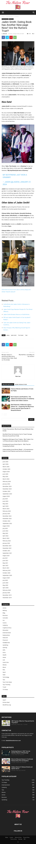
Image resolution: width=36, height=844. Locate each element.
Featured (5, 637)
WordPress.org (7, 705)
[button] (3, 12)
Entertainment (9, 16)
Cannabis (5, 618)
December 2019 (7, 595)
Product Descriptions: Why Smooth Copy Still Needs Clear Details (18, 429)
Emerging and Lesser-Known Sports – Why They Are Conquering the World (17, 445)
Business (5, 615)
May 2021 (5, 563)
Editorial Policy (18, 837)
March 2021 (6, 568)
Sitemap (20, 839)
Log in (4, 700)
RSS (25, 839)
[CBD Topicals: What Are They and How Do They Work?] (6, 723)
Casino (4, 623)
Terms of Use (13, 839)
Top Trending (6, 684)
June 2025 (5, 474)
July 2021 (5, 558)
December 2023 (7, 486)
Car (4, 620)
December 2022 (7, 516)
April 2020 (5, 587)
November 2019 (7, 597)
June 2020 (5, 583)
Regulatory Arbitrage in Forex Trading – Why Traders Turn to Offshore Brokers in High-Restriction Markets (18, 440)
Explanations (6, 635)
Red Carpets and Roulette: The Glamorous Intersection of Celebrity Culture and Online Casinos (22, 398)
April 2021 (5, 565)
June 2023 (5, 501)
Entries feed (6, 702)
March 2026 (6, 466)
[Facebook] (3, 37)
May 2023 (5, 503)
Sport (4, 672)
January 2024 (6, 484)
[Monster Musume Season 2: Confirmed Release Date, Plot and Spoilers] (6, 761)
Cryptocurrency (7, 628)
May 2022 (5, 533)
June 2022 (5, 531)
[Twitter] (7, 37)
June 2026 (5, 461)
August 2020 (6, 578)
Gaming (5, 647)
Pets (4, 670)
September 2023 (7, 494)
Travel (4, 687)
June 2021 (5, 560)
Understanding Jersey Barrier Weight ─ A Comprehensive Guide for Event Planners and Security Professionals (18, 450)
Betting (5, 610)
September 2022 (7, 523)
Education (5, 630)
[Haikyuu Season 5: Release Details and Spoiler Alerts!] (6, 769)
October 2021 (6, 550)
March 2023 (6, 508)
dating (8, 335)
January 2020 (6, 592)
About (6, 837)
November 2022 (7, 518)
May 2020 (5, 585)
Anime (4, 608)
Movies (5, 665)
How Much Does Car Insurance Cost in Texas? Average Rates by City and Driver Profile (17, 435)
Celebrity (16, 16)
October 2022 (6, 521)
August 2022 (6, 526)
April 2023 (5, 506)
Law (4, 660)
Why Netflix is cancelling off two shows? (26, 355)
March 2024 (6, 479)
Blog (4, 613)
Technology (6, 677)
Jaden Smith (13, 335)
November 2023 (7, 489)
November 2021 (7, 548)
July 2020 (5, 580)
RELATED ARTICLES (8, 384)
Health (4, 655)
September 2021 (7, 553)
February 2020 (7, 590)
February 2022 (7, 541)
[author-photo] (18, 374)
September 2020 (7, 575)
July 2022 (5, 528)
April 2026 (5, 464)
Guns (4, 652)
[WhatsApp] (15, 37)
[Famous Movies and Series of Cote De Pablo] (6, 391)
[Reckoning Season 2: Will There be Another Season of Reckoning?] (6, 753)
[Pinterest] (11, 37)
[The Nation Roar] (18, 5)
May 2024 (5, 476)
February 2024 (7, 481)
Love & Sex (6, 662)
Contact (11, 837)
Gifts (4, 650)
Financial (5, 640)
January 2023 (6, 513)
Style (4, 674)
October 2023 (6, 491)
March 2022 (6, 538)
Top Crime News (7, 682)
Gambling (5, 645)
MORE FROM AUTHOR (21, 384)
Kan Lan (5, 33)
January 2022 (6, 543)
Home (3, 16)
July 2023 (5, 499)
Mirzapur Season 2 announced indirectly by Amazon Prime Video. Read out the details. (9, 357)
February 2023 (7, 511)
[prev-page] (3, 414)
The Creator (20, 335)
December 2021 (7, 545)
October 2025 (6, 469)
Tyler (26, 335)
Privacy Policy (26, 837)
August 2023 (6, 496)
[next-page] (5, 414)
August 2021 (6, 555)
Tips (4, 679)
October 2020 (6, 573)
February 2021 (7, 570)
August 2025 (6, 471)
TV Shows (5, 689)
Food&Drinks (6, 642)
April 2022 (5, 536)
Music (4, 667)
